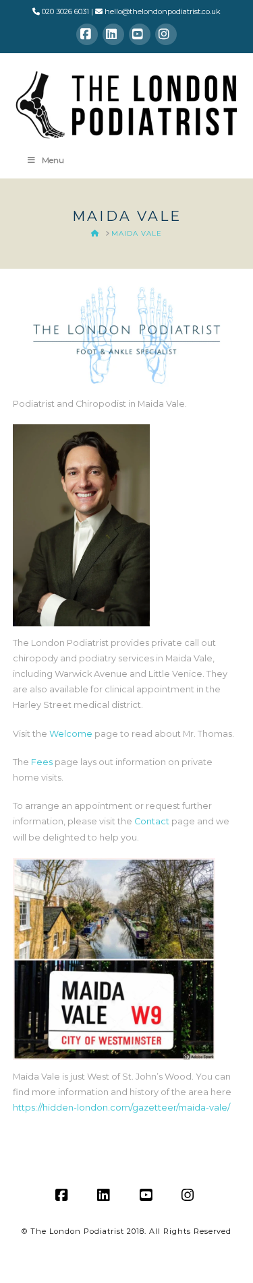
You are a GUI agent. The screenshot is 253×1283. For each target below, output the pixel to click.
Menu (53, 160)
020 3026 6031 (65, 11)
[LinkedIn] (113, 34)
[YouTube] (139, 34)
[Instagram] (166, 34)
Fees (42, 762)
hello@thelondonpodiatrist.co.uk (163, 11)
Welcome (70, 734)
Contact (151, 821)
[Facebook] (87, 34)
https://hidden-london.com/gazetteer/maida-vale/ (121, 1108)
